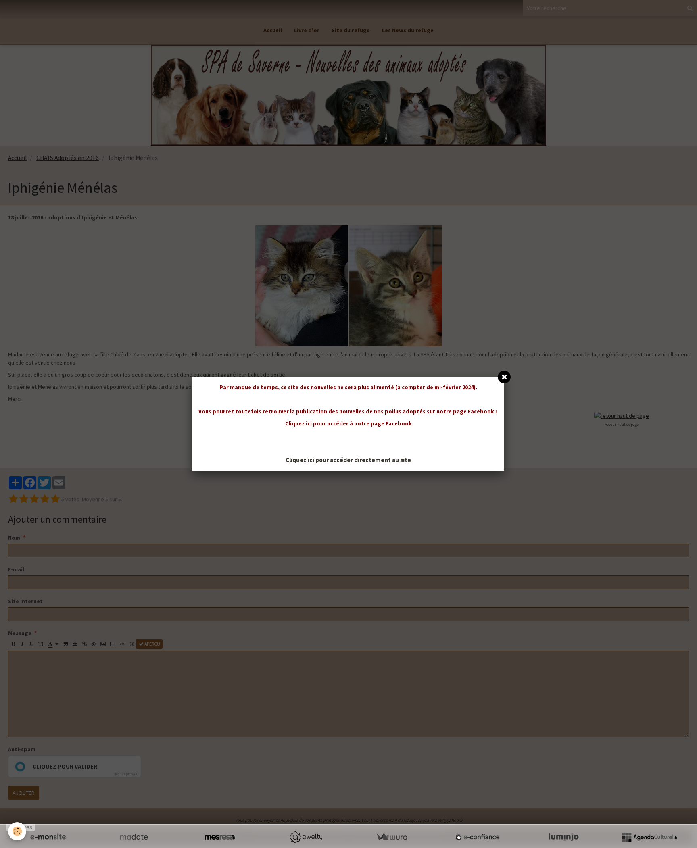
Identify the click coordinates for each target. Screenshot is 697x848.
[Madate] (134, 837)
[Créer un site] (48, 837)
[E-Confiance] (477, 837)
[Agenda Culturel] (649, 837)
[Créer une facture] (391, 837)
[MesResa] (220, 837)
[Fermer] (504, 377)
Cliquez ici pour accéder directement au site (348, 460)
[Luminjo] (563, 837)
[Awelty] (305, 837)
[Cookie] (17, 831)
